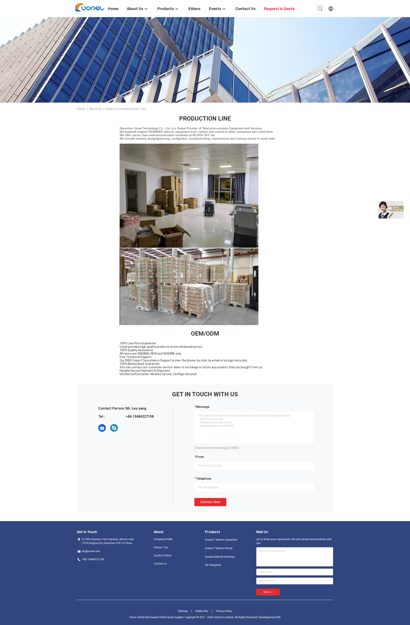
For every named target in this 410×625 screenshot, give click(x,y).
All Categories (213, 564)
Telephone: (204, 478)
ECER (277, 617)
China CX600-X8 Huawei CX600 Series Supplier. (157, 617)
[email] (102, 428)
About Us (95, 109)
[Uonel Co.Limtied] (89, 8)
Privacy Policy (224, 611)
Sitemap (182, 611)
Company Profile (163, 539)
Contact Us (160, 563)
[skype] (114, 428)
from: (200, 456)
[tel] (126, 428)
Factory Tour (161, 547)
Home (81, 109)
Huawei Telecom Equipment (221, 539)
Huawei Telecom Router (219, 548)
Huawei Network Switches (220, 556)
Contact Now (210, 502)
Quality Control (162, 555)
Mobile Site (202, 611)
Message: (203, 406)
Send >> (268, 592)
